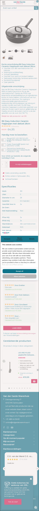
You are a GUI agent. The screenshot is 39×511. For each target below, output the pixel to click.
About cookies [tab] (19, 239)
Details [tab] (31, 239)
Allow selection (19, 276)
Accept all (19, 271)
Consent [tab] (7, 239)
